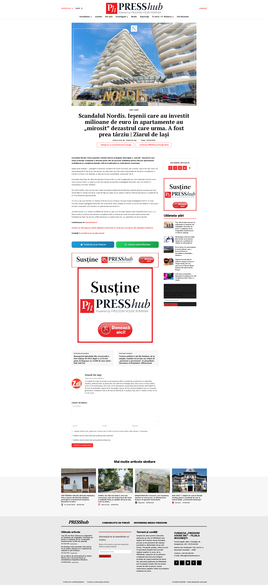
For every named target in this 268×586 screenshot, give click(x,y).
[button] (79, 8)
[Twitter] (175, 168)
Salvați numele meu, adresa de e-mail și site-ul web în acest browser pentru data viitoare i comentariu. (111, 431)
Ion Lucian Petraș (69, 504)
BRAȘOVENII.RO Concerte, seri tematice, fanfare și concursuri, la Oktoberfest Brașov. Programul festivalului (152, 498)
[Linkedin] (185, 168)
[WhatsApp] (180, 168)
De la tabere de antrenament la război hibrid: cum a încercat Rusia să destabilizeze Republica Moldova (185, 251)
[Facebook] (170, 168)
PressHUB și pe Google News (91, 233)
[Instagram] (182, 562)
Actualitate (65, 543)
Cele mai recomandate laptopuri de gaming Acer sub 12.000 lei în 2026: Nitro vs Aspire (185, 277)
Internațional (66, 562)
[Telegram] (188, 562)
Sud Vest (178, 502)
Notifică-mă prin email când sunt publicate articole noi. (92, 440)
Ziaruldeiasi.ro (91, 222)
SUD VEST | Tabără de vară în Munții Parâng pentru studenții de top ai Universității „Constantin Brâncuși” (187, 498)
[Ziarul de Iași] (77, 384)
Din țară (134, 110)
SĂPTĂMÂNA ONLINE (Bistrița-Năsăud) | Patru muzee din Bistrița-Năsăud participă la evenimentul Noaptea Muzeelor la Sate (78, 499)
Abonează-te (169, 305)
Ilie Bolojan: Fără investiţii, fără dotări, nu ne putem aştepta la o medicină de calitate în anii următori (185, 240)
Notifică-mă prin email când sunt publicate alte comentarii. (93, 435)
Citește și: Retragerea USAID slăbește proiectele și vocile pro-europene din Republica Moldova (112, 228)
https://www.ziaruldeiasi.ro (94, 378)
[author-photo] (62, 504)
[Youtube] (199, 562)
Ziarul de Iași (131, 140)
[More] (189, 168)
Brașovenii (141, 502)
